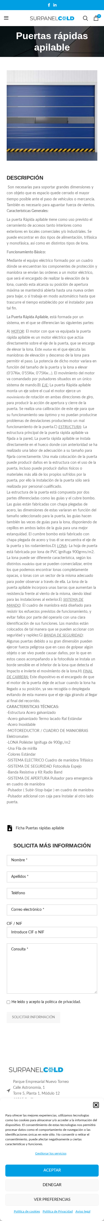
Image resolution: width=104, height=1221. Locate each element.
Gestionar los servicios (50, 1153)
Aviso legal (82, 1211)
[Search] (85, 18)
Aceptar (52, 1170)
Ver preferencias (52, 1200)
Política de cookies (27, 1211)
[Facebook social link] (49, 5)
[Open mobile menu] (6, 18)
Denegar (52, 1185)
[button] (96, 1105)
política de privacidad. (63, 1002)
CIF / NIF (14, 924)
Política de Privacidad (58, 1211)
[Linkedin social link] (55, 5)
